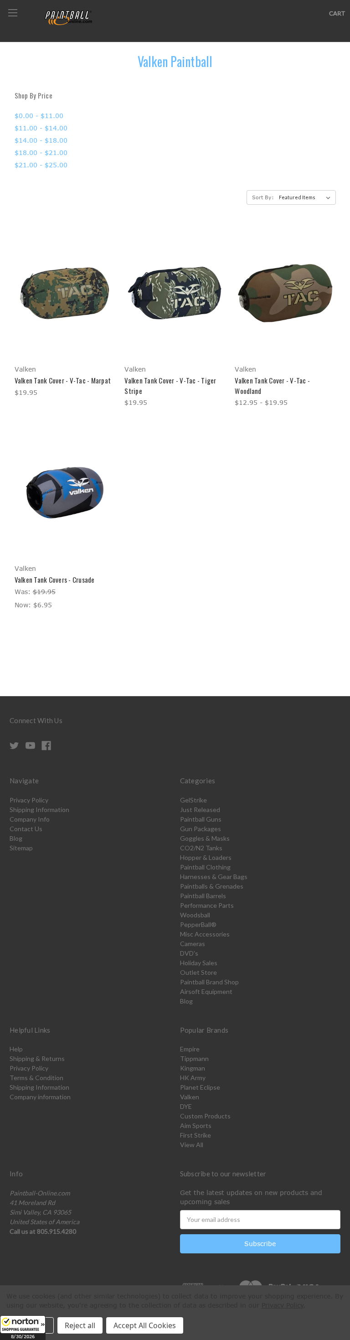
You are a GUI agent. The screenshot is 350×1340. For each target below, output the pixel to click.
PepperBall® (198, 924)
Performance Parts (207, 905)
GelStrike (193, 800)
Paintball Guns (200, 819)
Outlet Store (198, 972)
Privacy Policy (29, 800)
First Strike (195, 1135)
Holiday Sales (198, 963)
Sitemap (21, 848)
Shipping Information (39, 809)
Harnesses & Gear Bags (213, 876)
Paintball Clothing (205, 867)
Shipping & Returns (37, 1058)
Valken (189, 1097)
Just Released (200, 809)
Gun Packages (200, 829)
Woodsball (195, 915)
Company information (40, 1097)
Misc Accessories (205, 934)
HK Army (193, 1077)
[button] (23, 1327)
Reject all (80, 1325)
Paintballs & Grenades (211, 886)
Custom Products (205, 1116)
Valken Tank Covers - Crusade (55, 579)
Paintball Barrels (203, 896)
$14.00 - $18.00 (41, 140)
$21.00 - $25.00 (41, 165)
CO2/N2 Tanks (201, 848)
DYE (186, 1106)
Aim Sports (195, 1125)
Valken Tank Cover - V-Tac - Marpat (63, 380)
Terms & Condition (36, 1077)
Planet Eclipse (200, 1087)
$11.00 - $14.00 (41, 128)
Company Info (30, 819)
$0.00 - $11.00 (39, 115)
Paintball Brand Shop (209, 982)
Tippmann (194, 1058)
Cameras (192, 943)
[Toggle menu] (12, 12)
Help (16, 1049)
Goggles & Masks (205, 838)
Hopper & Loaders (206, 857)
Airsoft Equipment (206, 991)
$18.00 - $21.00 (41, 152)
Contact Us (26, 829)
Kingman (192, 1068)
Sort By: (263, 197)
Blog (16, 838)
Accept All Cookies (144, 1325)
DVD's (189, 953)
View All (191, 1145)
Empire (190, 1049)
